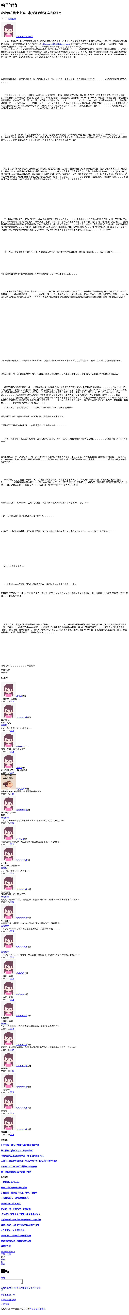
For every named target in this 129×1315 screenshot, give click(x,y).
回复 (12, 701)
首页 (3, 1259)
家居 (26, 1288)
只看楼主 (29, 37)
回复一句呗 (6, 1254)
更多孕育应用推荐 (37, 1309)
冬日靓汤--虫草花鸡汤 (14, 1288)
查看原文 (5, 725)
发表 (3, 1278)
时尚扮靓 (12, 19)
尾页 (3, 1264)
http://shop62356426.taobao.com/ (56, 44)
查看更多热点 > (8, 1251)
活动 (39, 1288)
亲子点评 (32, 1288)
